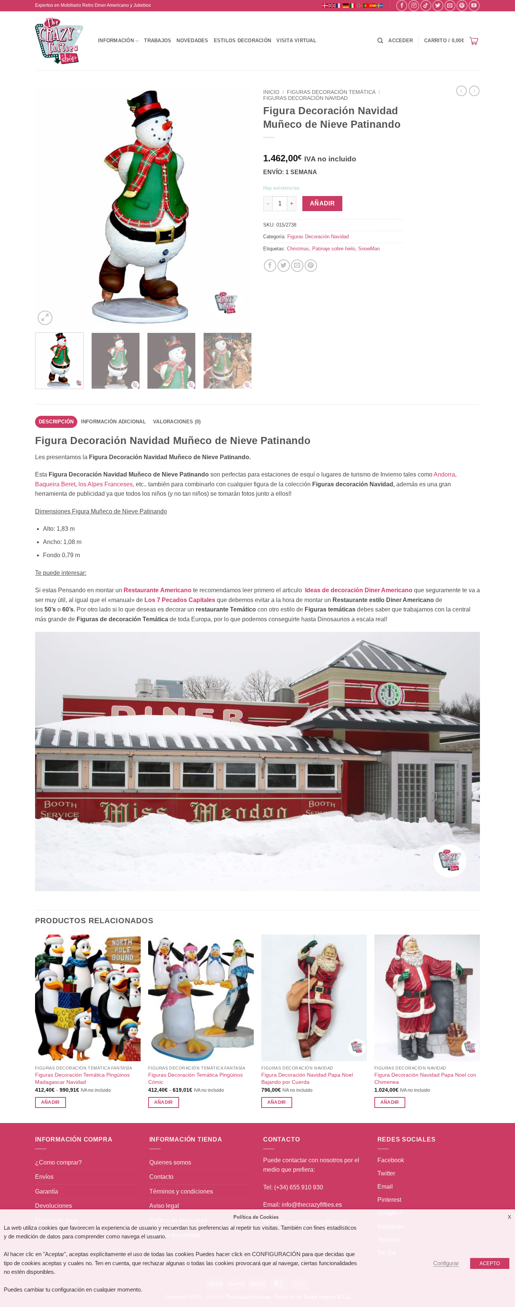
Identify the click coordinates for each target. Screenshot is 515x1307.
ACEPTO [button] (490, 1263)
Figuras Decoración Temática (331, 92)
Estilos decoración (242, 40)
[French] (339, 5)
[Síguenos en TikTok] (425, 5)
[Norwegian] (359, 5)
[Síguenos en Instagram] (413, 5)
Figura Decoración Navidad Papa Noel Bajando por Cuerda (307, 1078)
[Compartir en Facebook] (270, 265)
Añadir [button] (276, 1102)
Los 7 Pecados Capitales (179, 600)
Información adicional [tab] (113, 421)
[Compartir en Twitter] (283, 265)
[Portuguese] (366, 5)
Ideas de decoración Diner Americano (358, 590)
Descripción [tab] (56, 421)
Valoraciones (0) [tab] (177, 421)
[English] (332, 5)
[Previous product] (474, 91)
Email (385, 1186)
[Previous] (49, 206)
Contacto (161, 1177)
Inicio (271, 92)
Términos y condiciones (181, 1191)
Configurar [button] (446, 1263)
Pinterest (389, 1200)
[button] (400, 40)
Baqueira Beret (55, 484)
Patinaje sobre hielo (333, 248)
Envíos (44, 1177)
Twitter (386, 1173)
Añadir (322, 203)
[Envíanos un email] (449, 5)
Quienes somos (170, 1162)
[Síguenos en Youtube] (474, 5)
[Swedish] (380, 5)
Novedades (192, 40)
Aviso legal (164, 1206)
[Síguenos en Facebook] (401, 5)
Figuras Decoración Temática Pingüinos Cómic (195, 1078)
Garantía (46, 1191)
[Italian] (352, 5)
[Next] (238, 206)
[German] (346, 5)
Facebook (390, 1160)
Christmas (298, 248)
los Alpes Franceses (105, 484)
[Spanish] (373, 5)
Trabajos (157, 40)
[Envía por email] (297, 265)
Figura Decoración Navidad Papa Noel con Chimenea (425, 1078)
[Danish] (325, 5)
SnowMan (369, 248)
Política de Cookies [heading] (256, 1217)
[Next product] (461, 91)
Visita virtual (296, 40)
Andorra (444, 474)
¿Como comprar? (58, 1162)
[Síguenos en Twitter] (437, 5)
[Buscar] (380, 41)
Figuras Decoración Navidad (305, 98)
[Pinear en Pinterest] (311, 265)
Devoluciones (53, 1206)
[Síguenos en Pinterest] (462, 5)
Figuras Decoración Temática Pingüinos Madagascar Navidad (82, 1078)
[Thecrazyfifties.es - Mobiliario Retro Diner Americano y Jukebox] (59, 41)
